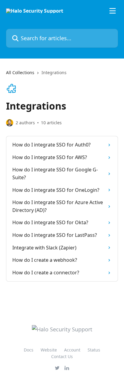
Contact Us (62, 356)
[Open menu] (112, 10)
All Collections (20, 72)
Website (49, 350)
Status (94, 350)
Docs (28, 350)
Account (72, 350)
